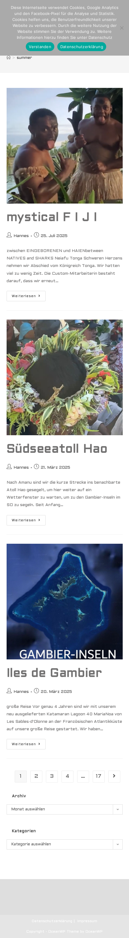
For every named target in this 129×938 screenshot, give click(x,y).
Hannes (21, 236)
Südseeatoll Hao (57, 449)
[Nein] (121, 28)
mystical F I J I (52, 217)
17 (98, 776)
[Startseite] (8, 58)
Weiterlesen (29, 297)
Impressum (87, 921)
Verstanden (40, 46)
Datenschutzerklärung (52, 921)
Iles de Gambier (54, 673)
